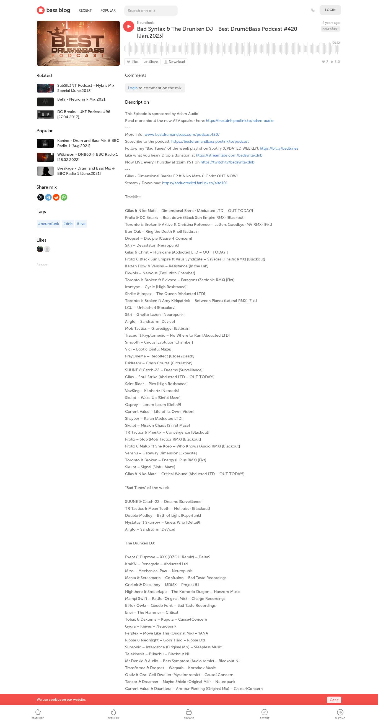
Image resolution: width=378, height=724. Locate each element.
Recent (85, 10)
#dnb (68, 223)
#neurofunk (48, 223)
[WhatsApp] (64, 197)
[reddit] (56, 197)
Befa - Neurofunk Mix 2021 (81, 99)
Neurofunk (145, 23)
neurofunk (330, 29)
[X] (40, 197)
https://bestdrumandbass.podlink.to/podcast (210, 141)
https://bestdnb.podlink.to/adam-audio (240, 120)
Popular (108, 10)
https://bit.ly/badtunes (279, 148)
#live (81, 223)
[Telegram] (48, 197)
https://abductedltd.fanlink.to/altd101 (195, 183)
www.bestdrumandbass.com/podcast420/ (182, 134)
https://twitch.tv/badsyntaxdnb (227, 162)
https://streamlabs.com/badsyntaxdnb (229, 155)
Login (330, 10)
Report (42, 265)
